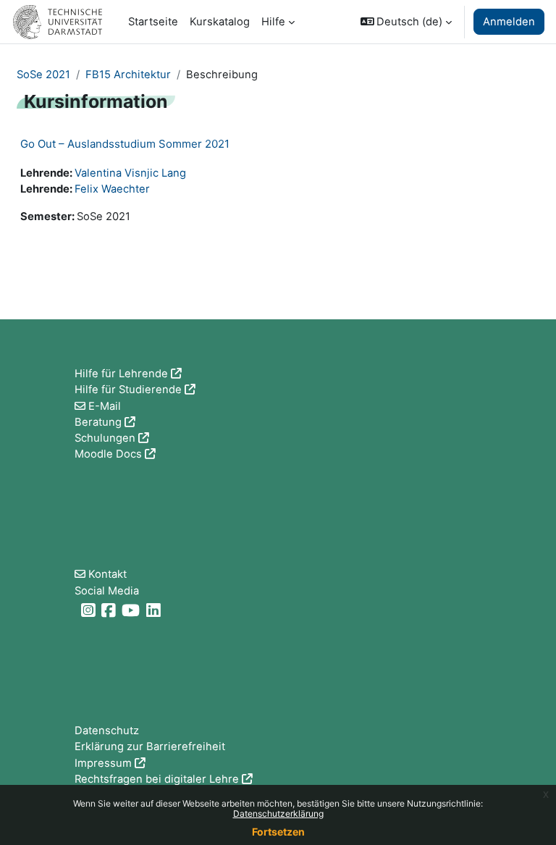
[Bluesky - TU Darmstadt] (76, 610)
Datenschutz (107, 730)
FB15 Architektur (128, 74)
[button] (406, 21)
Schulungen (105, 438)
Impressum (103, 763)
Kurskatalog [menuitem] (220, 21)
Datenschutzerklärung (278, 813)
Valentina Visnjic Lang (130, 173)
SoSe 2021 (43, 74)
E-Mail (104, 406)
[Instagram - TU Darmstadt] (89, 610)
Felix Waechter (112, 189)
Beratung (98, 422)
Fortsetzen (278, 831)
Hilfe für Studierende (128, 389)
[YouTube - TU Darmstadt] (132, 610)
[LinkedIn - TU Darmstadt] (155, 610)
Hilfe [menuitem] (273, 21)
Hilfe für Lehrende (121, 373)
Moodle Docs (108, 454)
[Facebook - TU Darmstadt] (110, 610)
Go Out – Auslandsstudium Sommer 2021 (124, 144)
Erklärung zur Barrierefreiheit (150, 746)
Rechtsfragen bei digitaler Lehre (157, 779)
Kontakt (107, 574)
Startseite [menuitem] (153, 21)
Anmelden (509, 21)
